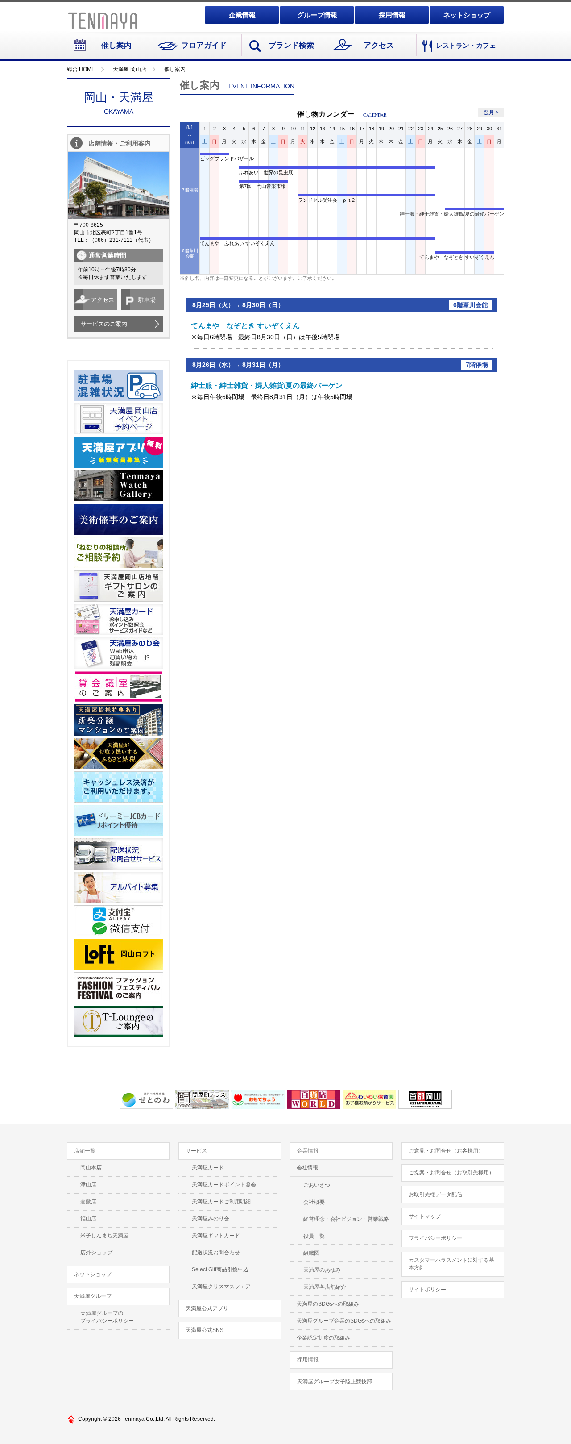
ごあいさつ (316, 1185)
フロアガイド (204, 45)
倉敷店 (88, 1201)
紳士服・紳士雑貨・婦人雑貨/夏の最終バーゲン (452, 213)
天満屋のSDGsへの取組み (328, 1304)
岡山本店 (91, 1168)
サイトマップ (425, 1216)
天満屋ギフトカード (216, 1235)
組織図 (311, 1253)
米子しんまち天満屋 (104, 1235)
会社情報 (307, 1168)
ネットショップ (466, 15)
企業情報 (242, 15)
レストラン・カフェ (466, 45)
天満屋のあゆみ (322, 1270)
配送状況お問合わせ (216, 1252)
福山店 (88, 1218)
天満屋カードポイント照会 (224, 1185)
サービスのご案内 (104, 323)
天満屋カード (208, 1168)
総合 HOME (81, 69)
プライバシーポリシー (435, 1238)
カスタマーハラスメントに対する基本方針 (451, 1264)
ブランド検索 (291, 45)
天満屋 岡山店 (129, 69)
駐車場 (147, 299)
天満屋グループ (93, 1296)
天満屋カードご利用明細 (221, 1201)
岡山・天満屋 (118, 103)
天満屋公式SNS (204, 1330)
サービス (196, 1151)
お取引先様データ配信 (435, 1194)
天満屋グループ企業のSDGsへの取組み (344, 1321)
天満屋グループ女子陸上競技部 (334, 1381)
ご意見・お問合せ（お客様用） (446, 1151)
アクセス (379, 45)
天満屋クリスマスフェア (221, 1286)
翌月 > (491, 112)
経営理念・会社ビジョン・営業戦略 (346, 1219)
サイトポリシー (427, 1289)
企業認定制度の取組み (323, 1338)
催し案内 (116, 45)
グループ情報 (317, 15)
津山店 (88, 1185)
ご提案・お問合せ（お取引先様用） (451, 1172)
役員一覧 (314, 1236)
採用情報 (392, 15)
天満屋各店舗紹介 (324, 1287)
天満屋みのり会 (210, 1218)
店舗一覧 (84, 1151)
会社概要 (314, 1202)
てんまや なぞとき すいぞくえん (456, 257)
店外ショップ (96, 1252)
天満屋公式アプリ (207, 1308)
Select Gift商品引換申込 (220, 1269)
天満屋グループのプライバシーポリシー (107, 1317)
